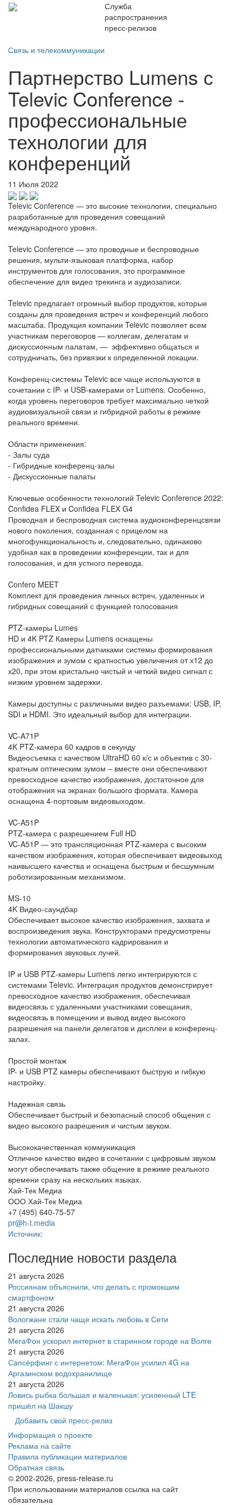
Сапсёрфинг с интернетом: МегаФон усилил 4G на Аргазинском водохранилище (98, 1367)
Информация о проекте (50, 1434)
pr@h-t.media (31, 1222)
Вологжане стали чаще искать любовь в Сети (88, 1318)
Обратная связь (36, 1467)
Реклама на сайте (39, 1445)
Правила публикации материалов (67, 1456)
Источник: (25, 1233)
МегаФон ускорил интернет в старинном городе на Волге (109, 1340)
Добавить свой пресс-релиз (63, 1420)
